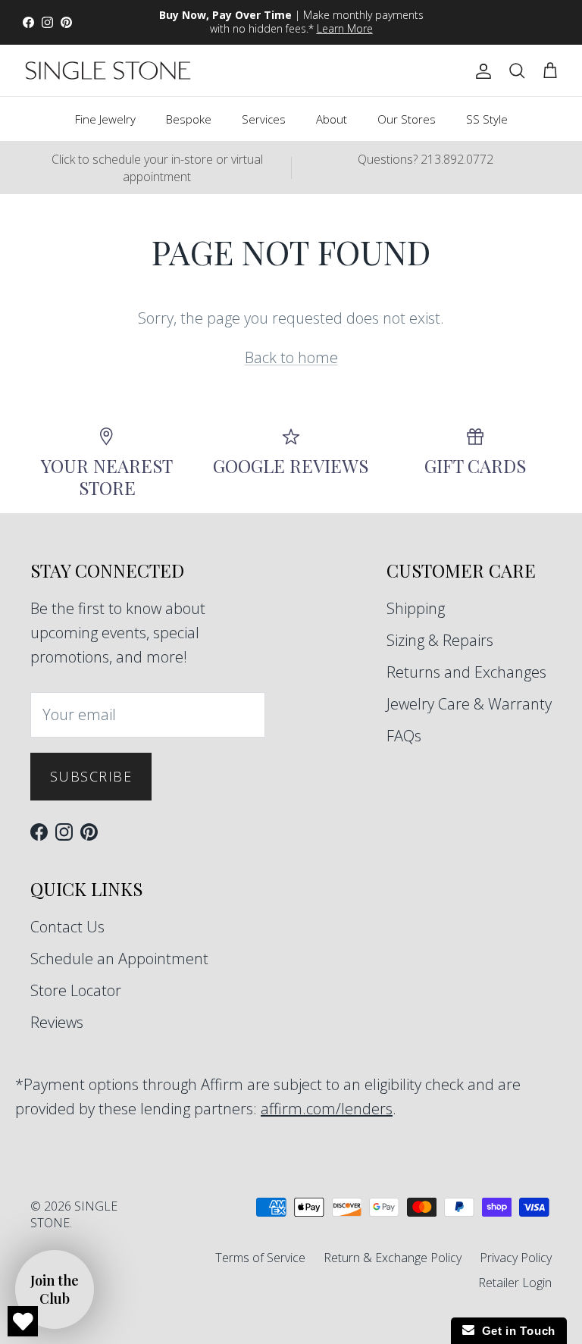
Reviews (56, 1022)
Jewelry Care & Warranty (469, 704)
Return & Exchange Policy (393, 1257)
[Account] (480, 70)
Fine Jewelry (105, 119)
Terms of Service (260, 1257)
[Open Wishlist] (23, 1321)
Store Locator (75, 990)
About (331, 119)
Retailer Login (515, 1282)
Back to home (291, 357)
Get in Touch (514, 1330)
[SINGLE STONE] (108, 70)
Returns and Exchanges (466, 672)
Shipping (415, 608)
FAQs (403, 735)
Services (264, 119)
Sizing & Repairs (439, 640)
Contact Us (67, 926)
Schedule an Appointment (119, 958)
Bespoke (188, 119)
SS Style (487, 119)
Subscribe (91, 776)
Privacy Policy (516, 1257)
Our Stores (406, 119)
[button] (54, 1289)
